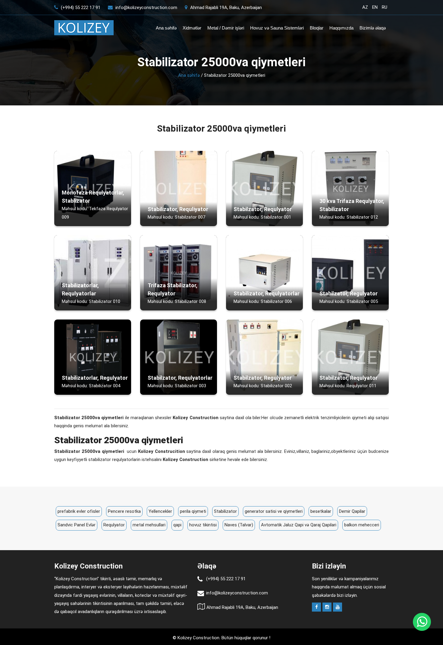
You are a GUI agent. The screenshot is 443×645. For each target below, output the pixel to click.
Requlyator (114, 525)
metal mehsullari (149, 525)
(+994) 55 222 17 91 (80, 7)
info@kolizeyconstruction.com (146, 7)
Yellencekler (160, 511)
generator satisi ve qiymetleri (274, 511)
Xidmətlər (192, 27)
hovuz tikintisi (203, 525)
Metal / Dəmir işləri (225, 27)
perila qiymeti (193, 511)
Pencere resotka (124, 511)
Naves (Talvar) (239, 525)
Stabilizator (225, 511)
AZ (365, 7)
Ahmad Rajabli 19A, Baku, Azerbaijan (225, 7)
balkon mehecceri (361, 525)
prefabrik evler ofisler (79, 511)
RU (384, 7)
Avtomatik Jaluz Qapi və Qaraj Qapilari (298, 525)
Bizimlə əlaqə (373, 27)
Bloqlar (316, 27)
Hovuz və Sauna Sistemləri (277, 27)
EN (375, 7)
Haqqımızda (341, 27)
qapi (177, 525)
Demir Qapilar (352, 511)
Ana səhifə (166, 27)
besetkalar (320, 511)
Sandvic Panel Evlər (77, 525)
